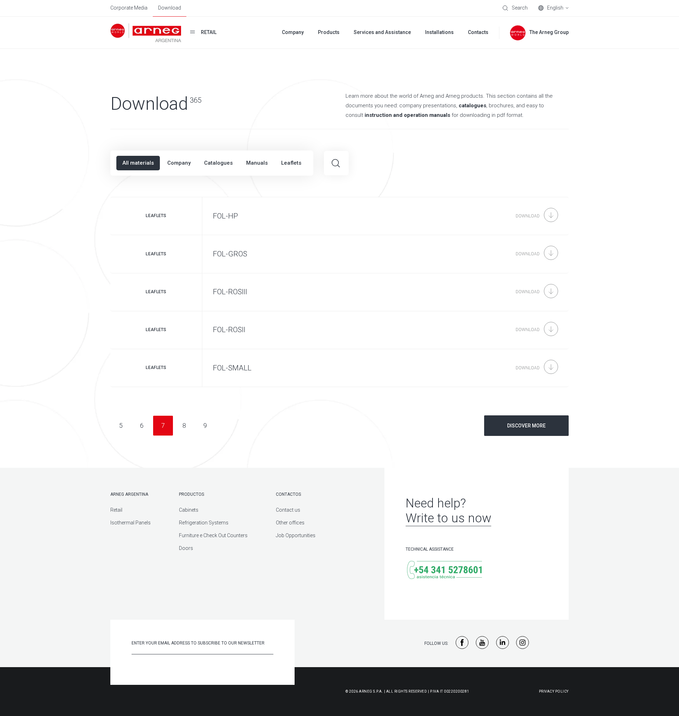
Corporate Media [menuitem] (128, 8)
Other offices (290, 522)
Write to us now (448, 518)
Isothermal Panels (130, 522)
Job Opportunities (295, 535)
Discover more (526, 425)
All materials (138, 163)
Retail (116, 510)
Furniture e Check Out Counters (213, 535)
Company (179, 163)
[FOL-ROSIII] (339, 292)
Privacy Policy (554, 691)
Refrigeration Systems (203, 522)
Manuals (257, 163)
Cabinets (188, 510)
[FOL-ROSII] (339, 330)
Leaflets (291, 163)
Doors (186, 548)
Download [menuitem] (169, 8)
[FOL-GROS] (339, 254)
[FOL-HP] (339, 216)
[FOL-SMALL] (339, 368)
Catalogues (218, 163)
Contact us (288, 510)
